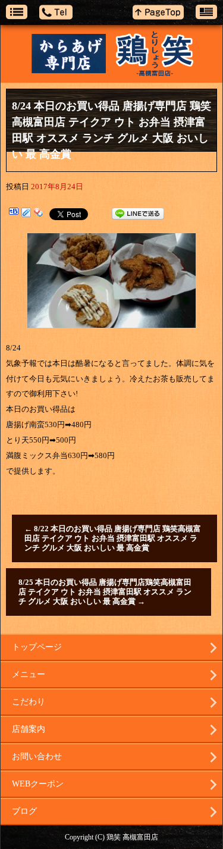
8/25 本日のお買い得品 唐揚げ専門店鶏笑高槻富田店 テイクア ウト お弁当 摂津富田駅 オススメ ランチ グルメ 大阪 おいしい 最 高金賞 (104, 592)
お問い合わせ (37, 756)
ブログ (24, 811)
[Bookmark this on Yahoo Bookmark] (38, 213)
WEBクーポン (38, 783)
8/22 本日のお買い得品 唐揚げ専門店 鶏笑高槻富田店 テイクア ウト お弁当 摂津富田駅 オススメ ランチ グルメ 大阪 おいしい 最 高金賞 (112, 538)
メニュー (28, 674)
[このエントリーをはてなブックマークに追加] (13, 213)
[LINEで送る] (138, 213)
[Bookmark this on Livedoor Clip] (26, 213)
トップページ (37, 647)
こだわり (28, 701)
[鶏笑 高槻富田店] (111, 54)
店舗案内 (28, 729)
